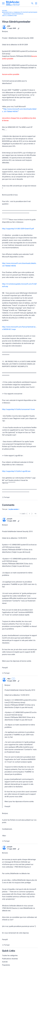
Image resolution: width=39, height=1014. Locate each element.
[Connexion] (36, 3)
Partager (6, 497)
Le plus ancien (13, 509)
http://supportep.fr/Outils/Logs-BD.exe (16, 471)
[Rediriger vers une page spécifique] (35, 513)
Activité (4, 962)
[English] (13, 3)
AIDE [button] (8, 26)
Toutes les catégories (10, 955)
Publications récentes (10, 959)
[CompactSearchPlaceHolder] (32, 3)
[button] (4, 27)
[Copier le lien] (18, 28)
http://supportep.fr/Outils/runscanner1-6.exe (18, 409)
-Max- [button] (9, 679)
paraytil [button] (9, 519)
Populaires (6, 965)
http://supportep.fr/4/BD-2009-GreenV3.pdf (18, 229)
